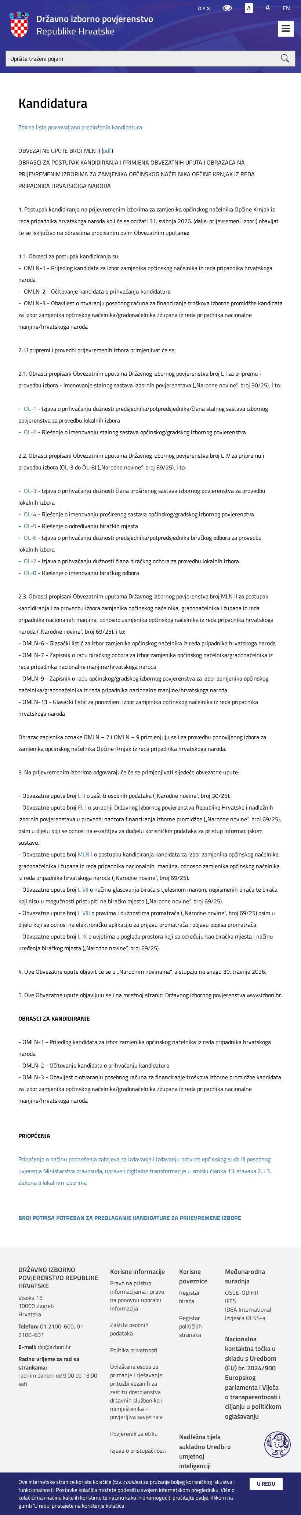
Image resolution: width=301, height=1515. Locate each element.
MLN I (85, 854)
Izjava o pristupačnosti (138, 1450)
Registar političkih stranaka (190, 1326)
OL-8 (30, 572)
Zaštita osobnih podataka (129, 1329)
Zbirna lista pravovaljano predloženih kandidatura (80, 127)
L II (81, 795)
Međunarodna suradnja (245, 1276)
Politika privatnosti (133, 1350)
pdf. (107, 150)
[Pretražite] (285, 58)
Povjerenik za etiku (134, 1433)
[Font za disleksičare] (204, 8)
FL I (82, 807)
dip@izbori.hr (54, 1346)
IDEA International (248, 1309)
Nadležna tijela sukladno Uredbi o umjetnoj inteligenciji (205, 1451)
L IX (82, 936)
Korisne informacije (137, 1271)
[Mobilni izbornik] (286, 29)
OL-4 (30, 514)
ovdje (202, 1497)
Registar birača (189, 1296)
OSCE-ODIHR (241, 1292)
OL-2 (30, 432)
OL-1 (30, 408)
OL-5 (30, 525)
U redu (266, 1483)
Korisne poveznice (193, 1276)
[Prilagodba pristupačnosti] (227, 8)
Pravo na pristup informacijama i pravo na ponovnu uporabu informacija (137, 1296)
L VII (83, 889)
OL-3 (30, 490)
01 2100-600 (57, 1326)
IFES (230, 1301)
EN (286, 8)
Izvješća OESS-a (245, 1317)
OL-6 (30, 537)
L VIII (84, 912)
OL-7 (30, 561)
